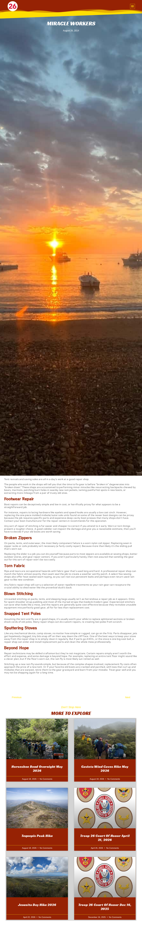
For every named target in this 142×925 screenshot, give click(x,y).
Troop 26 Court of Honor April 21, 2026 (105, 838)
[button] (132, 6)
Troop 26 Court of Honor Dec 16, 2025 (104, 907)
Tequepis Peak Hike (37, 836)
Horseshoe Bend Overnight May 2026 (37, 769)
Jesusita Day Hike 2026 (37, 905)
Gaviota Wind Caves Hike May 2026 (105, 769)
